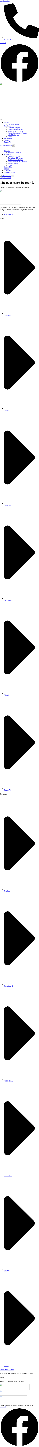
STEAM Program (13, 135)
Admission (7, 126)
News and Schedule (14, 124)
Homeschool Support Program (17, 133)
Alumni (6, 140)
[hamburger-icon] (1, 119)
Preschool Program (14, 128)
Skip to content (5, 1)
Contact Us (7, 142)
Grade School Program (15, 129)
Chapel (10, 136)
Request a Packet (9, 172)
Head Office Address (7, 1370)
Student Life (8, 138)
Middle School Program (15, 131)
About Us (7, 122)
